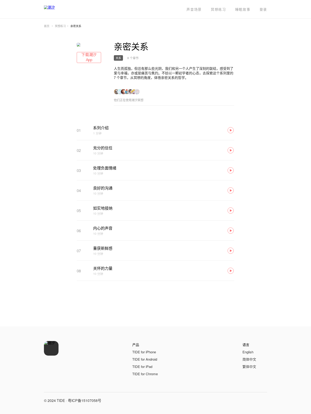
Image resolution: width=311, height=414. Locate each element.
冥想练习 (218, 9)
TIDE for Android (144, 359)
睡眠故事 (242, 9)
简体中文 (249, 359)
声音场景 (194, 9)
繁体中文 (249, 366)
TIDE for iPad (142, 366)
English (247, 351)
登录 (263, 9)
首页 (46, 26)
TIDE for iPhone (144, 351)
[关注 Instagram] (262, 400)
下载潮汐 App (89, 57)
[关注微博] (251, 400)
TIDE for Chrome (145, 373)
